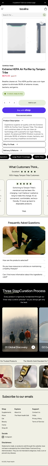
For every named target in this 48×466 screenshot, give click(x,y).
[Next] (44, 2)
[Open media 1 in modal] (41, 22)
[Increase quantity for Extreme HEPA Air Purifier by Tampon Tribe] (14, 103)
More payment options (24, 115)
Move (4, 415)
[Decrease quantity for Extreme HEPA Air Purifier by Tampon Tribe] (4, 103)
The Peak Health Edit (22, 415)
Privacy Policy (37, 419)
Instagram (8, 437)
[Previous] (3, 2)
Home (4, 425)
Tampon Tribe (7, 66)
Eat (3, 419)
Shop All (4, 428)
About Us (18, 412)
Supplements (6, 412)
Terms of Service (38, 422)
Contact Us (36, 412)
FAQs (34, 415)
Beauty (4, 422)
